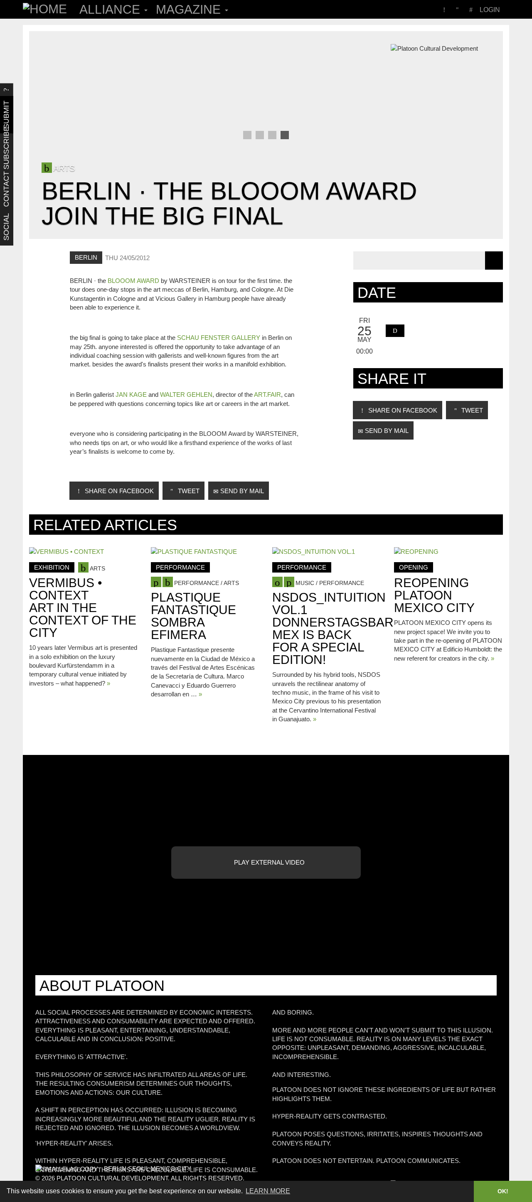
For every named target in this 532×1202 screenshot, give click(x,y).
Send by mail (241, 490)
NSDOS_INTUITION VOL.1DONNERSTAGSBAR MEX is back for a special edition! (333, 628)
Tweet (188, 490)
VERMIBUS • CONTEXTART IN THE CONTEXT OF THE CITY (82, 607)
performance (180, 567)
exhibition (51, 567)
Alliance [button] (111, 9)
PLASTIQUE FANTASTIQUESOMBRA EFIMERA (193, 616)
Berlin (86, 257)
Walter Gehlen (186, 394)
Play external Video (268, 862)
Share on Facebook (118, 490)
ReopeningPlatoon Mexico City (434, 595)
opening (413, 567)
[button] (395, 330)
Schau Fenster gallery (218, 337)
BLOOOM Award (133, 280)
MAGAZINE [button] (190, 9)
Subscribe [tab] (6, 152)
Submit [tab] (6, 115)
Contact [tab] (6, 189)
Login (490, 9)
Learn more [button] (268, 1191)
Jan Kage (131, 394)
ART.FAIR (267, 394)
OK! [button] (503, 1191)
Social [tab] (6, 227)
